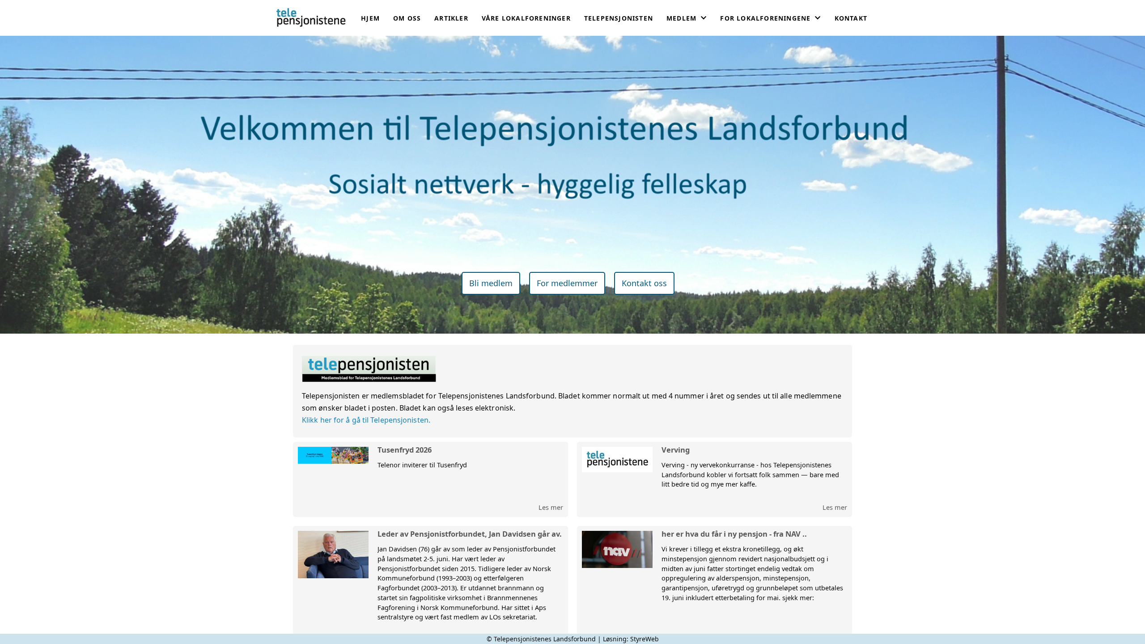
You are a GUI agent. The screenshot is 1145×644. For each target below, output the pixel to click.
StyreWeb (644, 639)
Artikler (451, 18)
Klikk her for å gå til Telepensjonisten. (366, 420)
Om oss (407, 18)
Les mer (551, 507)
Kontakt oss (644, 283)
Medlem (681, 18)
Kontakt (851, 18)
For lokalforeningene (765, 18)
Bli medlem (491, 283)
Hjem (370, 18)
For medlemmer (567, 283)
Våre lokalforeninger (526, 18)
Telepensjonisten (618, 18)
